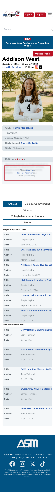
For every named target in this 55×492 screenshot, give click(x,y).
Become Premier (25, 173)
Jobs (49, 454)
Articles (12, 204)
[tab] (12, 204)
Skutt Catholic (29, 143)
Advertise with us (23, 454)
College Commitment (37, 204)
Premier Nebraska (22, 128)
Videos (27, 210)
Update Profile (42, 54)
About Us (8, 454)
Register (40, 14)
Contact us (39, 454)
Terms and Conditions (36, 457)
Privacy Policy (17, 457)
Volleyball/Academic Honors (27, 216)
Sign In (28, 14)
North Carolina (12, 67)
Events (27, 222)
